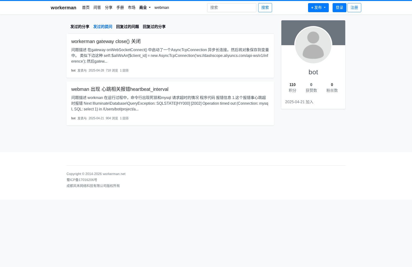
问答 (97, 7)
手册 (120, 7)
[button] (145, 7)
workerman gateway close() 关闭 (106, 41)
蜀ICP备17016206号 (82, 180)
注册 (354, 7)
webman (161, 7)
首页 (86, 7)
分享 (109, 7)
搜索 (265, 7)
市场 (131, 7)
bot (73, 70)
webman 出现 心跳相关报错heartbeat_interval (119, 89)
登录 (339, 7)
